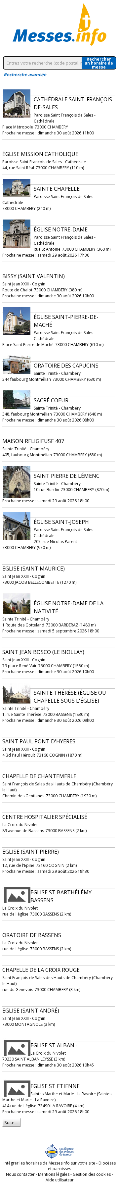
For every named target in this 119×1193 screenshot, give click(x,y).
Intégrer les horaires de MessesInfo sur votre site (49, 1163)
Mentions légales (53, 1174)
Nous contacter (20, 1174)
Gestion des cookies (92, 1174)
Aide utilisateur (60, 1180)
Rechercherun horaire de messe (99, 63)
